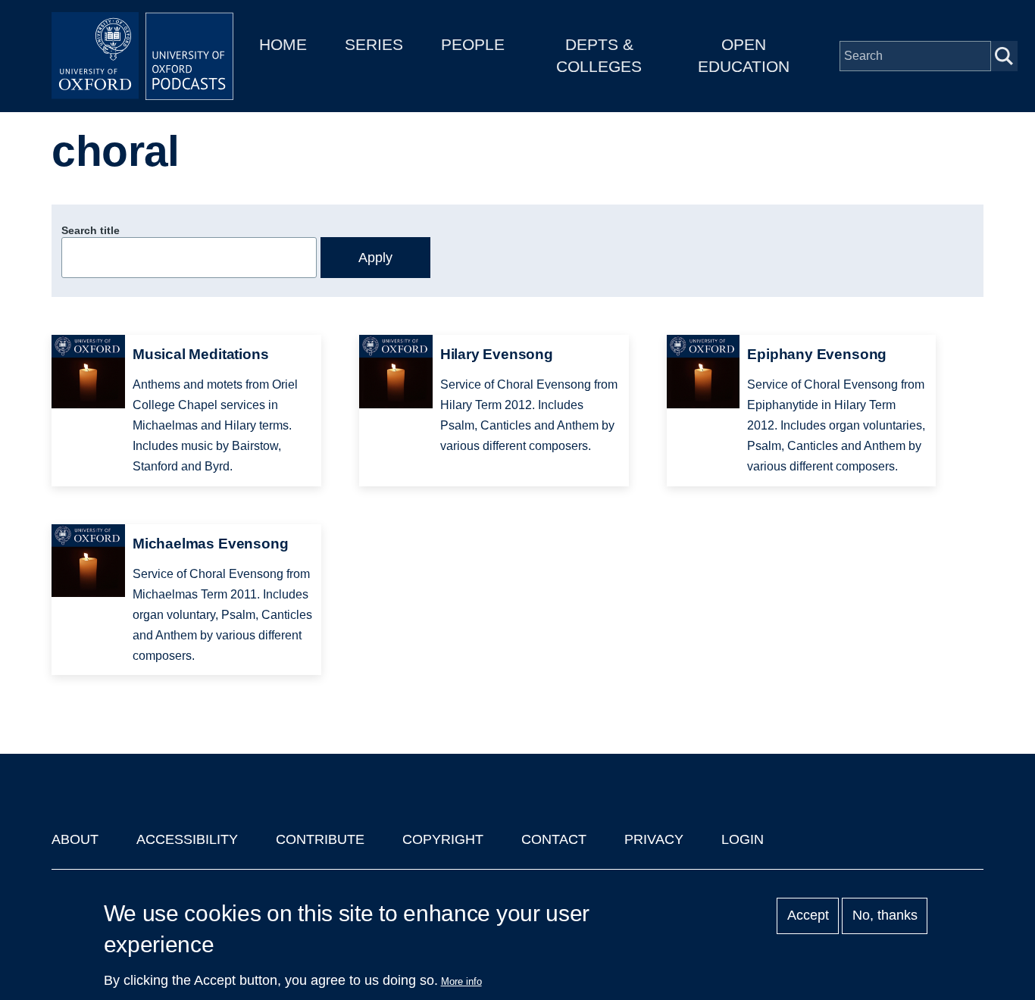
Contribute (320, 839)
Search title (90, 230)
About (75, 839)
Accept (808, 915)
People (473, 44)
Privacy (653, 839)
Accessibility (187, 839)
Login (742, 839)
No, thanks (885, 915)
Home (283, 44)
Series (374, 44)
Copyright (442, 839)
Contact (553, 839)
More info (461, 981)
